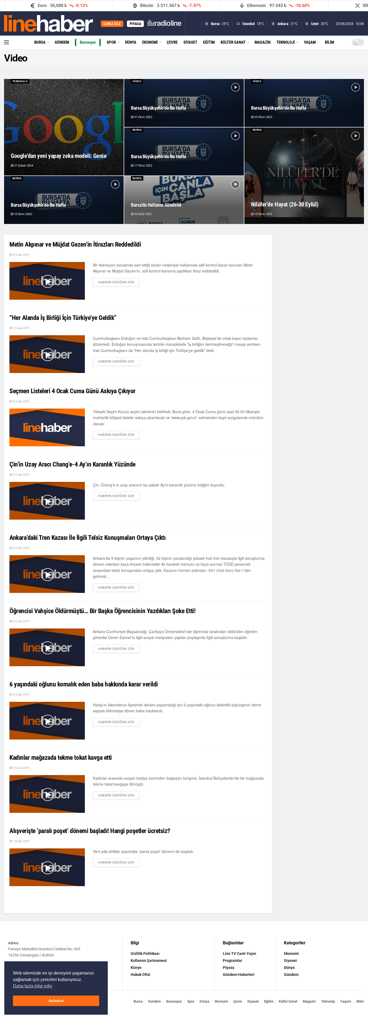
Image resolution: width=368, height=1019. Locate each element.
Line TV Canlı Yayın (239, 953)
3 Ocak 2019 (20, 328)
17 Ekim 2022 (142, 165)
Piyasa (228, 967)
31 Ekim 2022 (142, 117)
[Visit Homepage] (48, 23)
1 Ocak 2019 (20, 841)
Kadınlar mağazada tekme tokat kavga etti (60, 757)
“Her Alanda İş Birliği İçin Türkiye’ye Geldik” (62, 318)
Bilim (329, 42)
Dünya (130, 42)
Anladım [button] (56, 1001)
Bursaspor (88, 42)
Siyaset (190, 42)
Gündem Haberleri (238, 974)
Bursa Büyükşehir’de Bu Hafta (158, 108)
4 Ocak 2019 (20, 255)
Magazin (262, 42)
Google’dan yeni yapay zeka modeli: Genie (58, 156)
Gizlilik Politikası (145, 953)
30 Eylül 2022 (142, 214)
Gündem (62, 42)
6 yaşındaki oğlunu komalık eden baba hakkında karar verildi (83, 684)
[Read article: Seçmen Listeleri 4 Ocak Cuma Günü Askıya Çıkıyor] (47, 427)
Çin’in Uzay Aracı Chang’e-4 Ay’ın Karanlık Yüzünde (72, 464)
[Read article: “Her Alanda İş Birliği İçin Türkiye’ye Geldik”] (47, 354)
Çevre (172, 42)
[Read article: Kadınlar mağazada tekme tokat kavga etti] (47, 794)
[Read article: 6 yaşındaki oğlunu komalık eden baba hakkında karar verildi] (47, 721)
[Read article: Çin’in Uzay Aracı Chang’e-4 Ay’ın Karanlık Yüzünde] (47, 501)
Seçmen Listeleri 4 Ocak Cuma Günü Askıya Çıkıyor (72, 391)
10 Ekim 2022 (263, 214)
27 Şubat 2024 (23, 165)
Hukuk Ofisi (140, 974)
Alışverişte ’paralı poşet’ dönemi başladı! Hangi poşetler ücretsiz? (89, 831)
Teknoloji (285, 42)
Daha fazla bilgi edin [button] (32, 986)
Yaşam (310, 42)
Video (137, 81)
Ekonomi (150, 42)
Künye (136, 967)
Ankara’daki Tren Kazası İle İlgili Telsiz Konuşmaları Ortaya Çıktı (87, 537)
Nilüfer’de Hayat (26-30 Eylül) (284, 204)
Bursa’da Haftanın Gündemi (156, 205)
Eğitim (209, 42)
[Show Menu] (6, 42)
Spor (111, 42)
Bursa (40, 42)
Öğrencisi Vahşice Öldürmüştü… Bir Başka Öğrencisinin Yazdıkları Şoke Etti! (102, 611)
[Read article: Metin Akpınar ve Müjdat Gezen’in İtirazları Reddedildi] (47, 281)
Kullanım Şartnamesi (149, 960)
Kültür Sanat (233, 42)
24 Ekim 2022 (263, 117)
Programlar (232, 960)
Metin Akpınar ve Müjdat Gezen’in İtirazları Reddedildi (75, 244)
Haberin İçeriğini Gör (119, 281)
